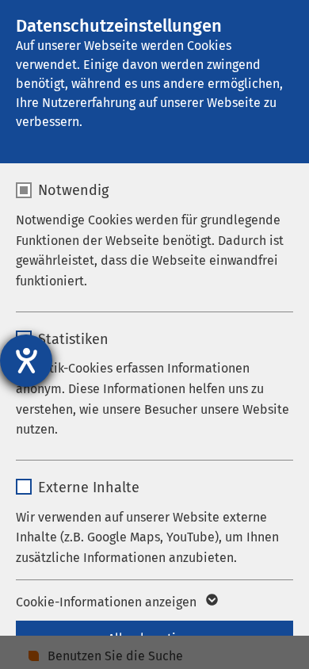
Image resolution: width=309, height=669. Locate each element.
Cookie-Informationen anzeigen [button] (108, 602)
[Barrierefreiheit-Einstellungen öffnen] (26, 360)
